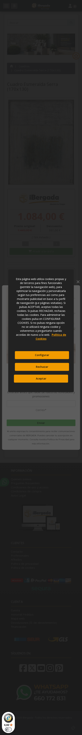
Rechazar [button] (42, 367)
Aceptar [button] (41, 378)
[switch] (8, 729)
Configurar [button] (42, 355)
